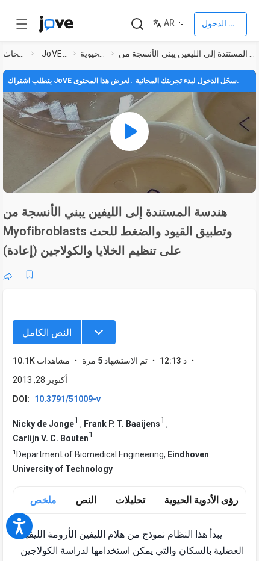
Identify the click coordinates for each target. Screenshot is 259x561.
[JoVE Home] (56, 24)
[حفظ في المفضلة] (29, 274)
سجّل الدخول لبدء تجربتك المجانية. (187, 80)
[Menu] (99, 332)
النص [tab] (86, 500)
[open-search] (137, 24)
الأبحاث (14, 53)
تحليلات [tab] (130, 500)
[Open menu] (21, 24)
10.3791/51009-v (67, 399)
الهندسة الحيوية (93, 53)
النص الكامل (47, 332)
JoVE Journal (55, 53)
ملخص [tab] (43, 500)
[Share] (8, 274)
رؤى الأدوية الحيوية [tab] (201, 500)
